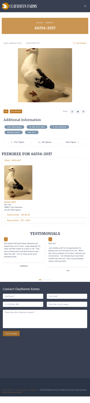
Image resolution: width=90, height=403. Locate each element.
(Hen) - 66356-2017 (13, 160)
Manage (34, 390)
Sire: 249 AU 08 (60, 127)
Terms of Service (21, 390)
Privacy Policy (7, 390)
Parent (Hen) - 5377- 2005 (18, 220)
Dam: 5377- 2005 (38, 127)
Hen (6, 111)
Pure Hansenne (16, 111)
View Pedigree (81, 43)
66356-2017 (10, 202)
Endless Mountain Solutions (12, 392)
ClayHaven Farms (15, 43)
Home (41, 23)
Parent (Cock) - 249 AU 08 (18, 215)
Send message (11, 333)
